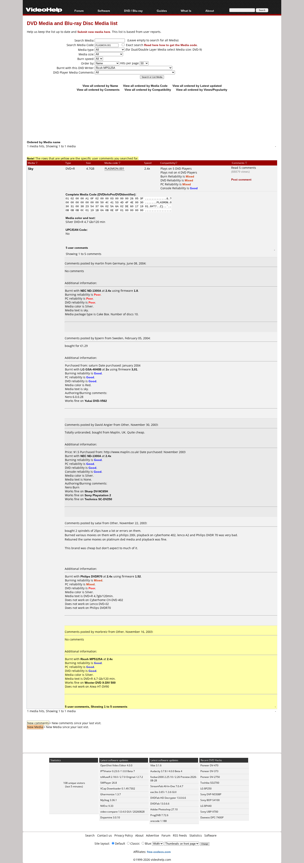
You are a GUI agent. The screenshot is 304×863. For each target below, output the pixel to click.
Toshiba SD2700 (209, 782)
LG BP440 (206, 806)
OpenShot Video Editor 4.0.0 (116, 765)
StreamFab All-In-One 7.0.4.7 (166, 786)
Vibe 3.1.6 (156, 765)
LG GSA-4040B (90, 369)
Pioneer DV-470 (209, 765)
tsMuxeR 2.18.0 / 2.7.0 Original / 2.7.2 (121, 777)
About (139, 835)
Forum (79, 11)
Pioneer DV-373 (209, 771)
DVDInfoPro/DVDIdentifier (116, 194)
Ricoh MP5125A (91, 659)
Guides (162, 11)
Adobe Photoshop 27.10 (164, 809)
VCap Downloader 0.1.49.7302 (117, 788)
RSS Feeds (180, 835)
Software (104, 11)
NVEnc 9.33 (106, 806)
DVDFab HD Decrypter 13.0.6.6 (168, 798)
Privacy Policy (123, 835)
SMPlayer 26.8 (108, 782)
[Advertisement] (152, 123)
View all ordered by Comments (98, 90)
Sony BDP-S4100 (210, 800)
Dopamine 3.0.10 (110, 817)
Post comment (241, 179)
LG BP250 (206, 788)
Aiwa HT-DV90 (99, 686)
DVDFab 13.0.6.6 (159, 803)
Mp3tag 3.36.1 (108, 800)
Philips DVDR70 (91, 576)
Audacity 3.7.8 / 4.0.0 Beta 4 (166, 771)
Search (90, 835)
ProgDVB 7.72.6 (159, 815)
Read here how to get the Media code (170, 45)
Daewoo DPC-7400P (212, 817)
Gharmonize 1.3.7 (110, 794)
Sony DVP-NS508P (210, 794)
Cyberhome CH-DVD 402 (106, 600)
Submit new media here (93, 32)
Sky (30, 169)
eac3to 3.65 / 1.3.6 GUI (163, 792)
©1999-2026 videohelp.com (152, 860)
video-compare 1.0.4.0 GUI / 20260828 (122, 811)
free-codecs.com (159, 852)
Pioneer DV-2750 (210, 777)
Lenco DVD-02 (99, 604)
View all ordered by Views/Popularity (201, 90)
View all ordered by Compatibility (147, 90)
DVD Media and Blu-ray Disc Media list (72, 23)
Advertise (152, 835)
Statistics (195, 835)
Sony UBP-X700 (209, 811)
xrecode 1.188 (158, 821)
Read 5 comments (243, 168)
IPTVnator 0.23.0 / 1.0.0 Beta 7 (117, 771)
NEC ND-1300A (90, 291)
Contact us (104, 835)
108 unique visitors (74, 783)
